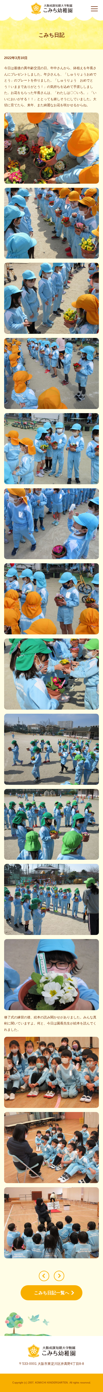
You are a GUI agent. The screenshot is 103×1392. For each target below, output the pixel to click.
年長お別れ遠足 (59, 1276)
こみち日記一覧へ (51, 1292)
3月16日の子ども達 (44, 1276)
